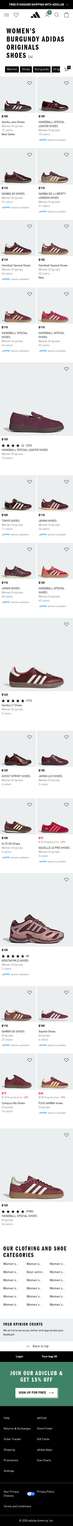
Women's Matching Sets (9, 1265)
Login (19, 1356)
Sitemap (9, 1471)
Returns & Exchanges (17, 1428)
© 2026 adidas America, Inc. (36, 1520)
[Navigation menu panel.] (6, 15)
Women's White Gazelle (59, 1297)
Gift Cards (43, 1439)
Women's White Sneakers (9, 1281)
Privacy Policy (45, 1491)
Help (7, 1418)
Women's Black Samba (36, 1297)
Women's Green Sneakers (33, 1265)
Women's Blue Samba (35, 1305)
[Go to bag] (66, 15)
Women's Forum (56, 1305)
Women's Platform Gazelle (56, 1289)
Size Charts (44, 1460)
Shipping (9, 1449)
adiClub (42, 1418)
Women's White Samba (36, 1289)
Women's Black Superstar (57, 1273)
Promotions (11, 1460)
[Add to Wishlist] (29, 84)
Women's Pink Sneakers (9, 1297)
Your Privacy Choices (11, 1493)
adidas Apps (44, 1449)
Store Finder (45, 1428)
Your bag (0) (49, 1356)
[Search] (57, 15)
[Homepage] (35, 16)
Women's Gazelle (56, 1281)
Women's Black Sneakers (9, 1289)
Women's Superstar (57, 1265)
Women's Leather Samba (33, 1281)
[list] (30, 69)
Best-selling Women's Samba (35, 1273)
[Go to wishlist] (16, 15)
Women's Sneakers (9, 1273)
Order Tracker (12, 1439)
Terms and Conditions (17, 1506)
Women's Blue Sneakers (9, 1305)
